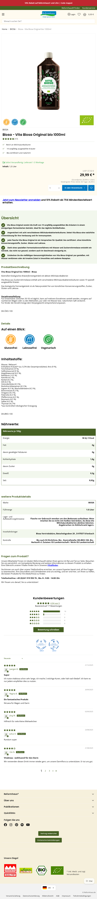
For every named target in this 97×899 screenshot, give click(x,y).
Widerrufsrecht (47, 896)
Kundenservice (88, 8)
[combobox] (48, 21)
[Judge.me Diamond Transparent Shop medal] (54, 644)
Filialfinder (53, 565)
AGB (57, 896)
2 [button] (45, 770)
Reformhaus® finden (71, 8)
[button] (9, 139)
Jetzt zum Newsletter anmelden (22, 200)
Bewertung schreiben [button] (48, 629)
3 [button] (49, 770)
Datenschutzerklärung (31, 896)
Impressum (66, 896)
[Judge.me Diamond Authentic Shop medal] (41, 644)
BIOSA (12, 29)
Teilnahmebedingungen (82, 896)
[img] (9, 665)
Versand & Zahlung (13, 896)
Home (4, 29)
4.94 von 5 (55, 603)
